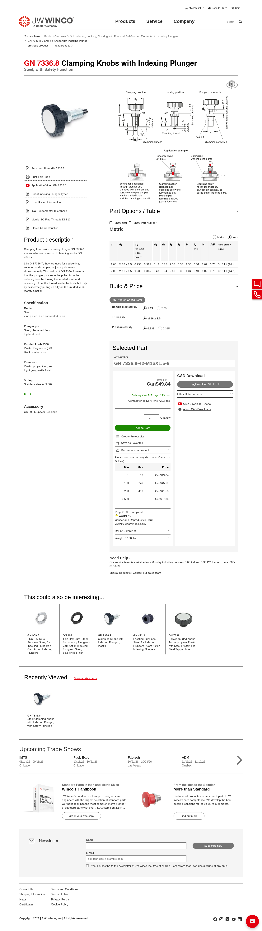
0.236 (150, 328)
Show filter (121, 222)
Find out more (189, 815)
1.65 (150, 308)
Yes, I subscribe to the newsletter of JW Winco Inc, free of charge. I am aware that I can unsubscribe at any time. (159, 865)
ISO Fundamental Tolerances (49, 210)
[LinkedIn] (239, 919)
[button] (194, 8)
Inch (235, 237)
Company (184, 21)
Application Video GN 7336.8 (48, 185)
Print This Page (40, 176)
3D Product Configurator (127, 299)
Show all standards (85, 678)
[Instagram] (221, 919)
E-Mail (90, 852)
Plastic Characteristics (44, 227)
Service (154, 21)
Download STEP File (207, 384)
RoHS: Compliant (125, 530)
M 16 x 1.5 (154, 318)
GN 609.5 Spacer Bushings (40, 411)
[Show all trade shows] (239, 759)
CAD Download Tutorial (197, 403)
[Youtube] (233, 919)
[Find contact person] (257, 284)
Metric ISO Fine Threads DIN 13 (51, 219)
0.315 (166, 328)
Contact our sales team (147, 572)
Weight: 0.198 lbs (125, 538)
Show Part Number (145, 222)
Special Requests (120, 572)
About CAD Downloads (197, 409)
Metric (221, 237)
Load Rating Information (46, 202)
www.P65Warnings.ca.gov (130, 523)
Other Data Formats (189, 394)
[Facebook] (215, 919)
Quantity (165, 417)
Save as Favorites (132, 442)
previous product (38, 45)
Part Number (120, 356)
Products (125, 21)
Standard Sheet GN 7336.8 (47, 168)
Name (89, 839)
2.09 (164, 308)
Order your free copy (81, 815)
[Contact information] (257, 294)
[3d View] (232, 85)
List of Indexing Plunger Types (49, 193)
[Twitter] (227, 919)
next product (62, 45)
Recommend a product (135, 450)
